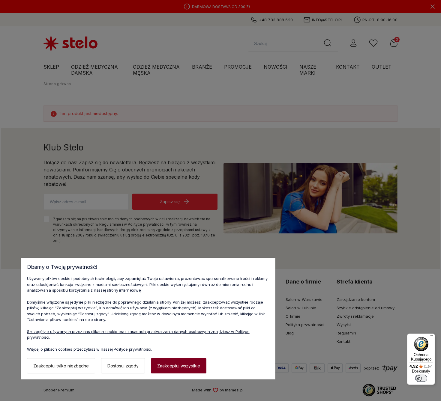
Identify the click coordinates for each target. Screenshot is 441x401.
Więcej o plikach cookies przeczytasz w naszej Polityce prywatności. (89, 349)
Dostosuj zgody (123, 365)
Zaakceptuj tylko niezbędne (61, 365)
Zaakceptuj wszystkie (178, 365)
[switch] (421, 378)
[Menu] (431, 337)
